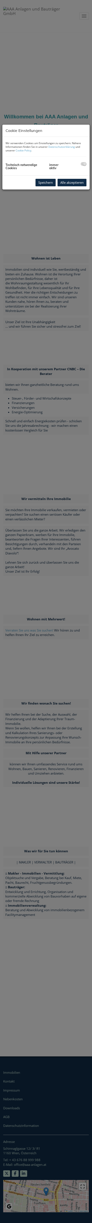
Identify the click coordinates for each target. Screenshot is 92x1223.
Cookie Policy (23, 150)
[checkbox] (83, 164)
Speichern (45, 182)
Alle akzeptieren (72, 182)
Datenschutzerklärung (61, 147)
